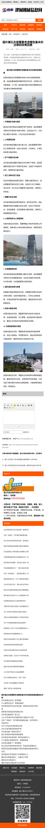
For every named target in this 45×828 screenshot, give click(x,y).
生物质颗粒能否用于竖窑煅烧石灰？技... (17, 557)
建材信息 (5, 29)
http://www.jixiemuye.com (25, 439)
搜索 (39, 20)
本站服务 (14, 768)
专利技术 (39, 29)
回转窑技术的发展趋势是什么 (13, 634)
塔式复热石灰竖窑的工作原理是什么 (14, 754)
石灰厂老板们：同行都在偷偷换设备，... (17, 535)
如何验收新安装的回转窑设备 (13, 644)
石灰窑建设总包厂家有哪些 (11, 700)
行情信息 (22, 29)
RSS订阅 (31, 771)
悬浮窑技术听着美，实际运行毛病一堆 (16, 562)
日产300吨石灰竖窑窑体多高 (11, 726)
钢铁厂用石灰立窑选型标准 (12, 688)
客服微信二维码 (38, 2)
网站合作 (22, 771)
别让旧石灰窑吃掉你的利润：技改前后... (17, 541)
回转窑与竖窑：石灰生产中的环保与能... (17, 655)
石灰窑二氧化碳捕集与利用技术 (14, 683)
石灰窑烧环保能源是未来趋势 (13, 661)
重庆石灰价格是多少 (8, 760)
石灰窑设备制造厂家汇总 (10, 714)
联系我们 (14, 771)
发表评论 (26, 432)
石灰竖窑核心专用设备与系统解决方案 (16, 551)
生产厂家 (14, 29)
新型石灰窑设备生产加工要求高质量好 (16, 639)
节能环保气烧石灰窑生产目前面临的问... (17, 606)
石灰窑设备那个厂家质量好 (11, 743)
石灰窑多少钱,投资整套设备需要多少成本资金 (22, 459)
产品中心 (14, 25)
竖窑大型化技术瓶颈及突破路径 (14, 666)
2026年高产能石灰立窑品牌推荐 (14, 672)
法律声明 (31, 768)
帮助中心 (22, 768)
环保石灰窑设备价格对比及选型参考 (15, 650)
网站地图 (39, 768)
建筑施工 (39, 25)
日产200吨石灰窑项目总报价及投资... (16, 612)
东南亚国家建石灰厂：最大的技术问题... (17, 568)
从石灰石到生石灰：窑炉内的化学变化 (16, 584)
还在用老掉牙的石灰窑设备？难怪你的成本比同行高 (24, 465)
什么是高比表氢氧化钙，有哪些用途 (14, 740)
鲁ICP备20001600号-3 (26, 791)
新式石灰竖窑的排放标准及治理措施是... (17, 590)
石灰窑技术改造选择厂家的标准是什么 (15, 737)
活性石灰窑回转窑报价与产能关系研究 (16, 617)
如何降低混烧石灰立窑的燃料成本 (15, 601)
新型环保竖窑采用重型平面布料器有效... (17, 546)
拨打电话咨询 (22, 825)
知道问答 (31, 29)
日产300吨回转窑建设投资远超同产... (16, 623)
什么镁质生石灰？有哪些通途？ (13, 703)
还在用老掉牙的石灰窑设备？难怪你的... (17, 530)
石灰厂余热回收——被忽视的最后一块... (17, 573)
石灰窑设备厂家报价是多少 (11, 732)
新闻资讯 (31, 25)
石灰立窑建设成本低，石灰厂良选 (15, 677)
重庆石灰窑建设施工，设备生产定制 (14, 757)
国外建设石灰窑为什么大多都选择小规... (17, 595)
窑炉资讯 (25, 34)
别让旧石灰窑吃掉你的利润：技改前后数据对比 (19, 746)
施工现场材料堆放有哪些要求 (12, 734)
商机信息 (22, 25)
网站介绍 (6, 768)
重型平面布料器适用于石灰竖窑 (13, 763)
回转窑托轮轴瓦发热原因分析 (12, 712)
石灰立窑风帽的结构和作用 (11, 729)
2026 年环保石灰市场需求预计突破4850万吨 (17, 717)
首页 (5, 25)
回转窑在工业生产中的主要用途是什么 (16, 628)
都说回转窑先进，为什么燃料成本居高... (17, 579)
